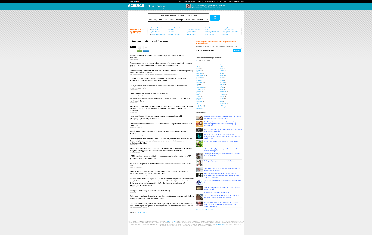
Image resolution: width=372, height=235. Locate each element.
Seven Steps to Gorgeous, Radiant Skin (216, 192)
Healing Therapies (228, 28)
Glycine (198, 86)
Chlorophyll (199, 105)
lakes (221, 101)
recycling (222, 107)
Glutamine (199, 82)
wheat (221, 89)
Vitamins (171, 29)
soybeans (223, 86)
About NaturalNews (189, 1)
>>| (147, 213)
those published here (220, 224)
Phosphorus (200, 93)
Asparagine (223, 91)
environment (200, 87)
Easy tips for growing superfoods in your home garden (221, 141)
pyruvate (222, 72)
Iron (197, 79)
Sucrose (222, 70)
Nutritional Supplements (158, 34)
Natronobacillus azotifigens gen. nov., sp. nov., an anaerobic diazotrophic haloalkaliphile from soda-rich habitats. (156, 117)
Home (180, 1)
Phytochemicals (191, 31)
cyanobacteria (200, 75)
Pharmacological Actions (212, 31)
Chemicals (190, 33)
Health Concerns (209, 34)
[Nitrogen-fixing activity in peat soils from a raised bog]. (150, 190)
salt (197, 103)
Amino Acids (172, 33)
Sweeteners (154, 33)
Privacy (169, 221)
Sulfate (222, 81)
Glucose (222, 65)
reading (198, 98)
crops (221, 77)
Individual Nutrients (174, 28)
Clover (221, 87)
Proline (222, 100)
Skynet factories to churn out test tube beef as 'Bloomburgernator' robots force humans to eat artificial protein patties (222, 136)
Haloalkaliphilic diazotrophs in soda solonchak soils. (149, 93)
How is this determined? (204, 60)
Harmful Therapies (228, 29)
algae (221, 74)
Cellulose (222, 94)
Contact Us (200, 1)
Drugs (206, 29)
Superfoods (154, 29)
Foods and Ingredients (157, 28)
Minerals (171, 31)
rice (221, 67)
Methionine (223, 103)
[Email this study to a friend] (139, 47)
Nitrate (198, 72)
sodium (222, 79)
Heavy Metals (209, 28)
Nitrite (221, 68)
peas (221, 105)
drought (222, 96)
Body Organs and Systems (230, 31)
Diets (188, 28)
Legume (198, 70)
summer (222, 93)
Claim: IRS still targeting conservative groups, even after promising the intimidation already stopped (221, 196)
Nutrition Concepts (174, 34)
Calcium (222, 98)
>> (144, 213)
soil (197, 67)
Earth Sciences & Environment (227, 33)
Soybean (199, 74)
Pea (197, 94)
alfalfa (198, 96)
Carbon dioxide (200, 107)
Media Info (223, 1)
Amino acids (199, 89)
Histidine (222, 82)
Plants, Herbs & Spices (193, 29)
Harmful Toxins (191, 34)
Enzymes (199, 77)
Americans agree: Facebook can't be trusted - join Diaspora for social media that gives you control (223, 117)
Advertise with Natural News (236, 1)
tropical (198, 91)
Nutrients (199, 108)
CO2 (197, 84)
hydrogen (199, 81)
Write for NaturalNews (211, 1)
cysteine (222, 75)
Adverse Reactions (210, 33)
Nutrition (222, 84)
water (198, 68)
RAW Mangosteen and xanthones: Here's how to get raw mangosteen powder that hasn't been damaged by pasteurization (222, 123)
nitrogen (199, 65)
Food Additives (155, 31)
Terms (173, 221)
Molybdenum (200, 100)
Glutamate (199, 101)
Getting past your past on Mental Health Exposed (219, 161)
